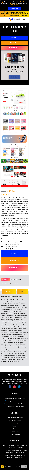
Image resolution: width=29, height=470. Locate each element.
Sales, (17, 244)
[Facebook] (6, 249)
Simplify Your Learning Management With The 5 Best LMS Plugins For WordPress (15, 451)
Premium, (4, 244)
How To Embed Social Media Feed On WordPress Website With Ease (15, 456)
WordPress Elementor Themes (10, 246)
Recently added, (11, 244)
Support (15, 429)
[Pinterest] (11, 249)
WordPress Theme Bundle (13, 239)
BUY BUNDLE (14, 8)
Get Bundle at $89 (14, 77)
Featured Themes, (21, 242)
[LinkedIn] (13, 249)
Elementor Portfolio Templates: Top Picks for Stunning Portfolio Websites (15, 446)
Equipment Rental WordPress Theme (15, 403)
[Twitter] (8, 249)
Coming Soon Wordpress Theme (15, 401)
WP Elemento (11, 466)
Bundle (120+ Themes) (15, 420)
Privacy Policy (15, 431)
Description (9, 291)
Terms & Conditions (15, 434)
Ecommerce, (12, 242)
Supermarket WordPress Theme (15, 406)
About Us (15, 423)
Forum (15, 426)
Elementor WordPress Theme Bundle (15, 398)
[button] (3, 19)
